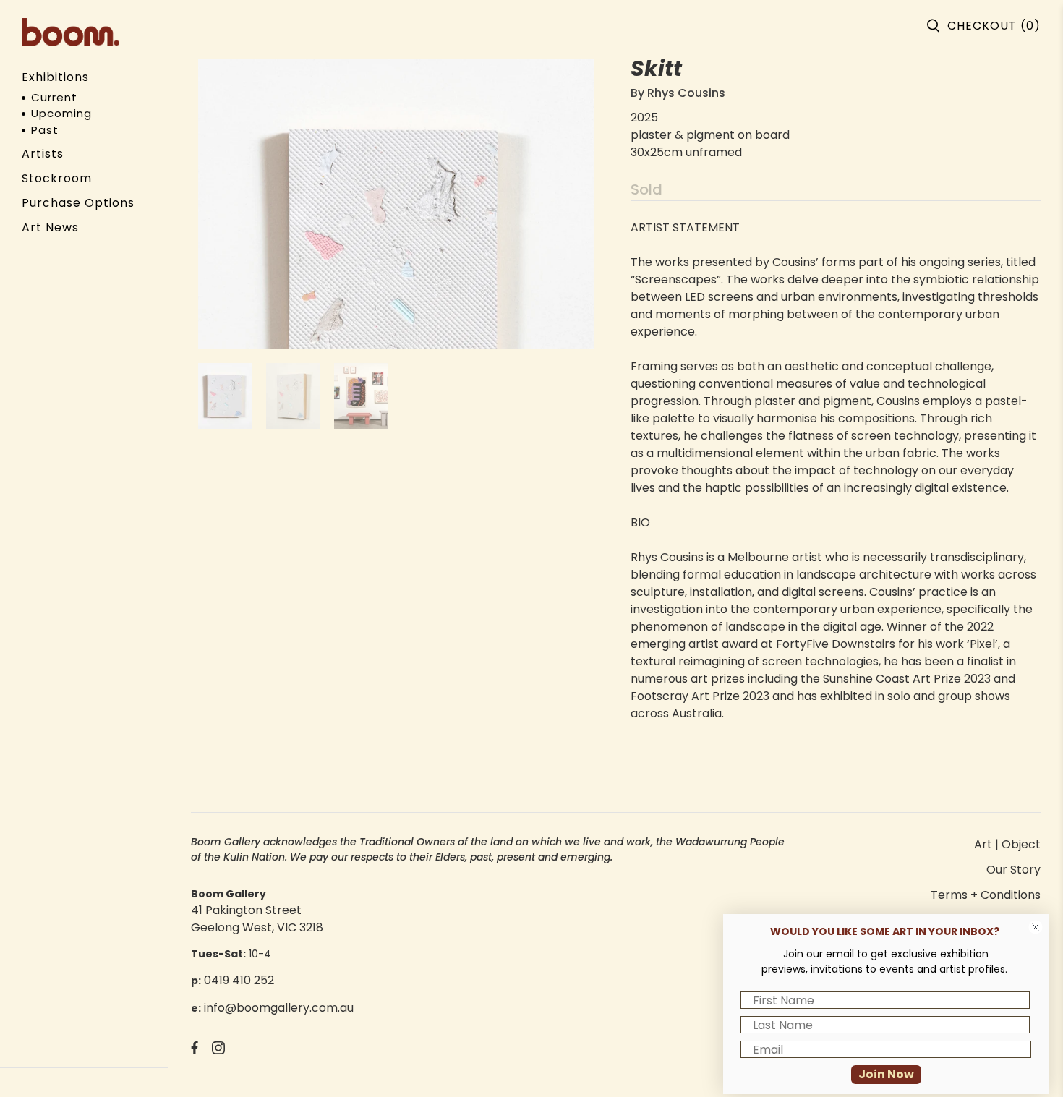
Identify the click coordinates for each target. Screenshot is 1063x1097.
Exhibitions (55, 77)
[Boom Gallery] (70, 32)
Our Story (1013, 869)
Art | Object (1007, 844)
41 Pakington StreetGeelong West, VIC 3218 (257, 919)
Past (45, 129)
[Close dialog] (1035, 927)
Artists (43, 153)
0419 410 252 (239, 980)
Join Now (886, 1074)
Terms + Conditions (986, 895)
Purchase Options (78, 203)
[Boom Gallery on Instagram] (218, 1050)
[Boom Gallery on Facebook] (194, 1050)
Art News (50, 227)
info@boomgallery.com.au (279, 1007)
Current (54, 97)
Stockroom (57, 178)
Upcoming (61, 113)
